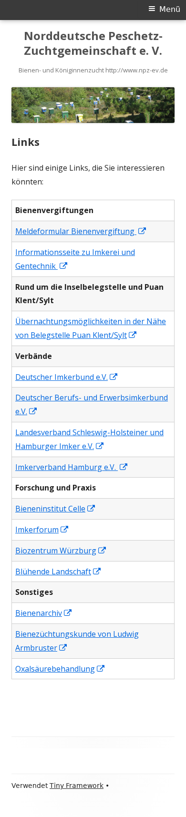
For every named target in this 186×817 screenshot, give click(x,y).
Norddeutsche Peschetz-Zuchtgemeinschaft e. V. (93, 43)
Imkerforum (42, 529)
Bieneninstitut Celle (55, 508)
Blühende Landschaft (58, 571)
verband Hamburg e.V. (82, 467)
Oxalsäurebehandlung (60, 669)
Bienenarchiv (43, 613)
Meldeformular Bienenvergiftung (81, 231)
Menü (169, 9)
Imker (25, 467)
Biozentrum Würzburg (61, 550)
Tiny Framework (76, 785)
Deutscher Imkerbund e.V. (66, 377)
